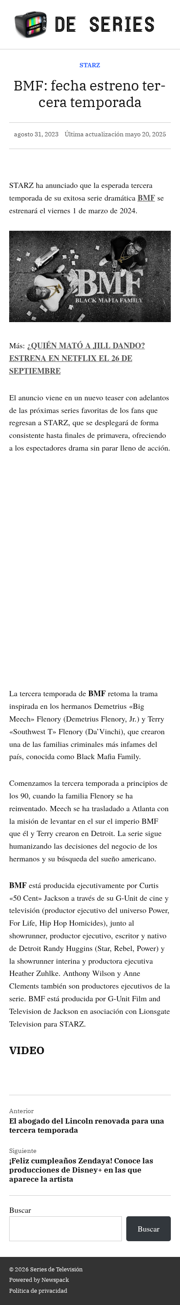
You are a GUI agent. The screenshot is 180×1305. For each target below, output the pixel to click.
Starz (90, 65)
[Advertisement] (90, 558)
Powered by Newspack (39, 1279)
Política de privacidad (38, 1290)
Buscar (20, 1209)
